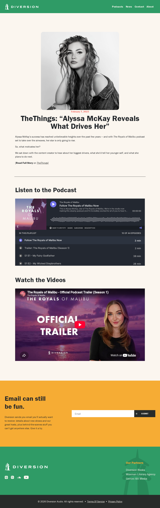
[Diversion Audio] (21, 6)
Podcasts (117, 6)
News (129, 6)
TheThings (42, 162)
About (150, 6)
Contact (139, 6)
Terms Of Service (96, 501)
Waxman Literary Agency (140, 474)
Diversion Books (135, 470)
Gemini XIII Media (136, 478)
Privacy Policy (115, 501)
